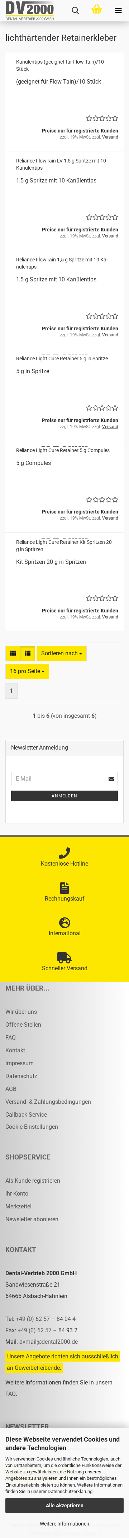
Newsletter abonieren (31, 1219)
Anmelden (64, 795)
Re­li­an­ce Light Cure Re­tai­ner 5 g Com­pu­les (63, 450)
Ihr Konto (16, 1193)
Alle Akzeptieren (64, 1505)
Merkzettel (18, 1206)
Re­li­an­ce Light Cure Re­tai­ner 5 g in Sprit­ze (62, 358)
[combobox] (62, 653)
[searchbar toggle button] (75, 10)
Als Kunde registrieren (32, 1180)
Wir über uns (21, 1011)
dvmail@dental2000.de (48, 1341)
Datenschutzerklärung (70, 1491)
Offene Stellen (23, 1024)
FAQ (10, 1037)
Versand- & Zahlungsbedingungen (48, 1101)
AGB (10, 1089)
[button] (12, 653)
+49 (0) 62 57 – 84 (42, 1330)
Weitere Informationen (64, 1524)
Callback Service (26, 1114)
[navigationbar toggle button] (118, 10)
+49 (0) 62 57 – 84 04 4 (46, 1319)
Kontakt (15, 1050)
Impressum (19, 1063)
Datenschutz (21, 1076)
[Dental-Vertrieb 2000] (27, 10)
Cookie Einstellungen (31, 1126)
